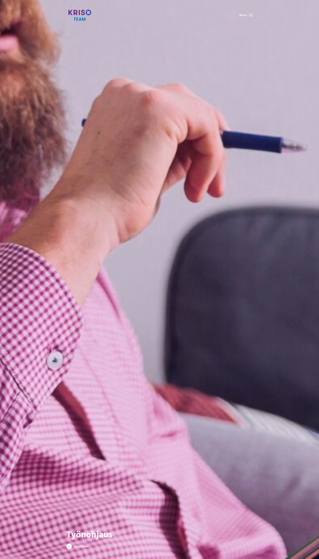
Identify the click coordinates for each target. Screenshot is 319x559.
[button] (246, 14)
